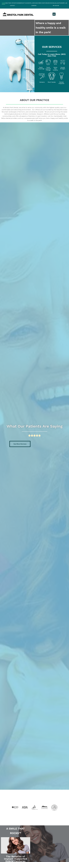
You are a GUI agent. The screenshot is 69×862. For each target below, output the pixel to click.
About (7, 3)
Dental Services (33, 3)
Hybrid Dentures (43, 3)
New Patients (13, 3)
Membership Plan (22, 3)
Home (3, 3)
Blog (54, 3)
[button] (54, 14)
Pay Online (56, 5)
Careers (33, 5)
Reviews (50, 3)
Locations (59, 3)
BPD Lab (65, 3)
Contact (12, 5)
